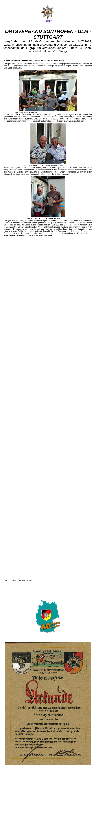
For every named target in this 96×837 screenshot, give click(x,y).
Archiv (48, 21)
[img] (48, 12)
